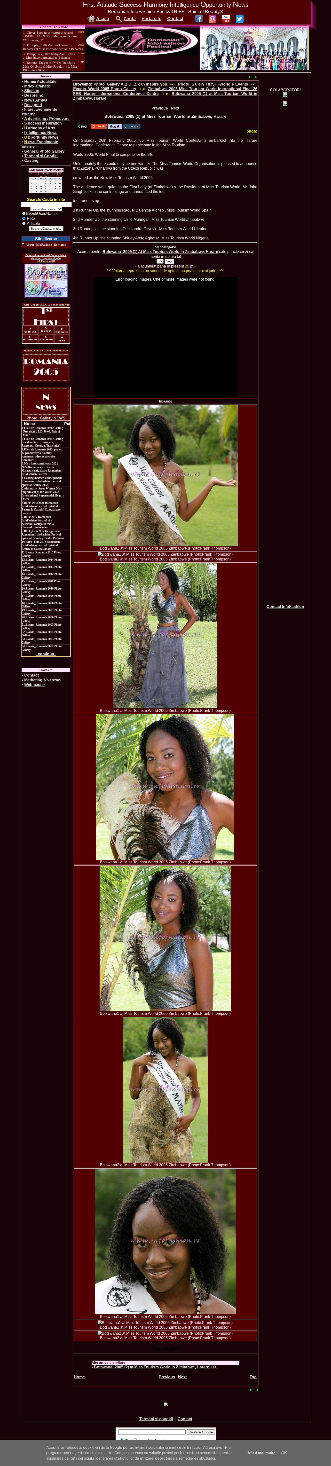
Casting (31, 160)
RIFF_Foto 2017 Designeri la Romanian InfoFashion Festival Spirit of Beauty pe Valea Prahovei (43, 534)
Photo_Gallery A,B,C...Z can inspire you (46, 304)
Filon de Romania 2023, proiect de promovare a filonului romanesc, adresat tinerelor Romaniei (42, 455)
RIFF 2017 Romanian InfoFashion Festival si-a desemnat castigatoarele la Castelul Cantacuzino (38, 522)
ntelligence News (40, 133)
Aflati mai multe (261, 1453)
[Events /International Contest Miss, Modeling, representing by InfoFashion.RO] (46, 281)
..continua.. (46, 654)
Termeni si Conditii (41, 156)
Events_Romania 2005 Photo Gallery (46, 350)
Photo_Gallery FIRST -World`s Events (213, 84)
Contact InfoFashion (285, 607)
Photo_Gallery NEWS (45, 418)
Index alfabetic (37, 86)
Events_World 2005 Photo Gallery (104, 89)
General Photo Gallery (44, 151)
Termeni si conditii (156, 1419)
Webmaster (34, 685)
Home (79, 1377)
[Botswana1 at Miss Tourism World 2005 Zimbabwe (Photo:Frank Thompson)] (165, 475)
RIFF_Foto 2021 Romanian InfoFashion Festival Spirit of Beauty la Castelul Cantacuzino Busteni (41, 508)
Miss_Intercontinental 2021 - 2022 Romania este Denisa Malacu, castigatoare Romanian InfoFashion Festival (41, 469)
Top (253, 1377)
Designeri (33, 105)
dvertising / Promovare (47, 119)
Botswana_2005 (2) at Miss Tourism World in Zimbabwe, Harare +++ (155, 1367)
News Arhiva (35, 100)
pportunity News (41, 137)
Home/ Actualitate (40, 81)
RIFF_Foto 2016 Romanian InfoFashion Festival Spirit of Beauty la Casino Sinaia (41, 545)
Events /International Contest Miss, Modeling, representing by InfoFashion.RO (46, 258)
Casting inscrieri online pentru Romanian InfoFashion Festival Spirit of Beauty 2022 (42, 481)
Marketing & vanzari (42, 680)
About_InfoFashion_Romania (45, 244)
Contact (175, 18)
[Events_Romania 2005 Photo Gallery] (46, 367)
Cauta (130, 18)
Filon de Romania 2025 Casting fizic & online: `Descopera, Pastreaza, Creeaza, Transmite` (42, 442)
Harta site (151, 18)
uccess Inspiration (43, 123)
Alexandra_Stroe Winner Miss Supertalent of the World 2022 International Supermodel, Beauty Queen (43, 494)
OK (284, 1453)
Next (175, 108)
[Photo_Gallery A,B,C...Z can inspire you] (46, 325)
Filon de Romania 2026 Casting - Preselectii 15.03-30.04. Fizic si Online (42, 431)
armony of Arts (39, 128)
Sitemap (31, 91)
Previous (159, 108)
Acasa (102, 18)
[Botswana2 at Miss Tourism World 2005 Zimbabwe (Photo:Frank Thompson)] (165, 1090)
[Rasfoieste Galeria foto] (142, 54)
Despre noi (34, 95)
